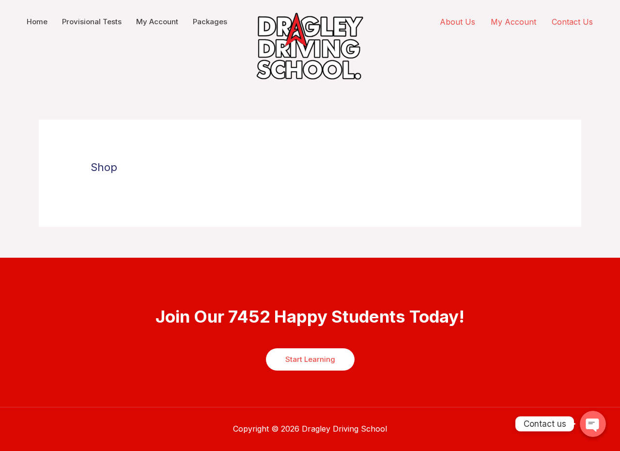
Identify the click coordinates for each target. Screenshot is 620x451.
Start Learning (310, 359)
